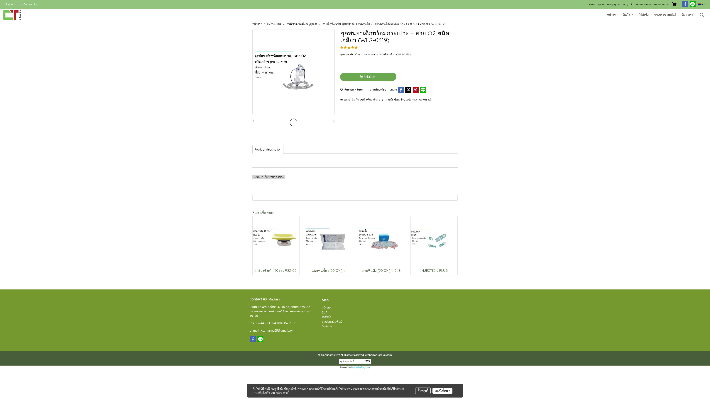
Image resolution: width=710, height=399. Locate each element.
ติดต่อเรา (687, 14)
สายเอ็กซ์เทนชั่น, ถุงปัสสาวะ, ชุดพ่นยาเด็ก (409, 99)
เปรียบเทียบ (379, 89)
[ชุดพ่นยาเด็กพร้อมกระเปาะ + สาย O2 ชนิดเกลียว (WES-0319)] (293, 72)
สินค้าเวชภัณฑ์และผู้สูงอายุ (368, 99)
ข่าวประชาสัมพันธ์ (665, 14)
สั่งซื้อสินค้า (369, 76)
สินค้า (627, 14)
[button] (702, 14)
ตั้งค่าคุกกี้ (423, 390)
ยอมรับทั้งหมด (442, 390)
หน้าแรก (612, 14)
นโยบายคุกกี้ (282, 392)
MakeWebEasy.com (360, 367)
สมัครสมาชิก (29, 4)
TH (702, 4)
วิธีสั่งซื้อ (644, 14)
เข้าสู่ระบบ (11, 4)
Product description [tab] (267, 149)
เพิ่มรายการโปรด (353, 89)
